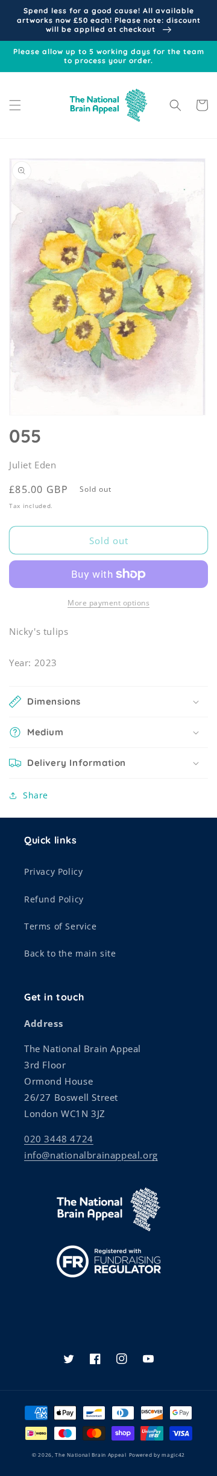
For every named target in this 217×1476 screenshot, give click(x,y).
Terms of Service (60, 926)
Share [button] (35, 795)
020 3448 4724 (58, 1139)
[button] (15, 105)
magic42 (173, 1454)
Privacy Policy (53, 871)
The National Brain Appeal (91, 1454)
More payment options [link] (108, 603)
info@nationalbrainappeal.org (91, 1155)
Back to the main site (70, 953)
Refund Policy (54, 899)
